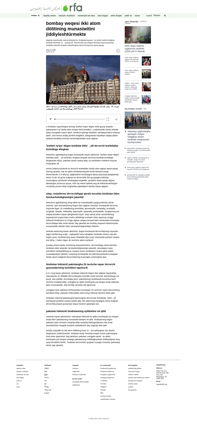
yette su (128, 15)
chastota (75, 368)
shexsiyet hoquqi (133, 371)
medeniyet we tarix (86, 15)
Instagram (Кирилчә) (107, 377)
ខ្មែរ (45, 384)
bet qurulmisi (132, 390)
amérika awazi (133, 384)
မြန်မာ (46, 374)
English (46, 393)
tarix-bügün (103, 15)
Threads (103, 390)
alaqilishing (76, 385)
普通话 (46, 368)
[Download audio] (116, 119)
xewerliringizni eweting (107, 399)
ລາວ (45, 381)
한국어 (46, 377)
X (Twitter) (103, 381)
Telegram (103, 387)
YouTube (103, 384)
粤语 (45, 371)
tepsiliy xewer (49, 15)
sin (17, 384)
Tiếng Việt (47, 390)
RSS (101, 393)
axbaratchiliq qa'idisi (134, 368)
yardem (130, 387)
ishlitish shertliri (133, 374)
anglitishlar (75, 371)
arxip (18, 387)
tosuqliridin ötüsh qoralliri (80, 382)
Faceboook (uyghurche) (108, 368)
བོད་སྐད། (46, 387)
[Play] (51, 119)
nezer (137, 15)
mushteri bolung (105, 396)
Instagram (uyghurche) (107, 374)
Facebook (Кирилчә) (107, 371)
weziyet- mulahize (67, 15)
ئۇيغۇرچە (149, 15)
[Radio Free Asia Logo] (56, 7)
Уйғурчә (156, 15)
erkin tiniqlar (116, 15)
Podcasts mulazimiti (79, 374)
